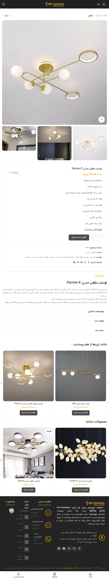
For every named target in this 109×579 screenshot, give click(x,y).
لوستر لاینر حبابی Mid (80, 403)
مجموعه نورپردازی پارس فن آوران (88, 507)
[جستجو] (3, 4)
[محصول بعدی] (3, 15)
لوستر (98, 15)
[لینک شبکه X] (85, 262)
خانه (105, 15)
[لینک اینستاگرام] (69, 549)
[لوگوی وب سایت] (54, 4)
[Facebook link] (88, 262)
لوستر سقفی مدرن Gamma (28, 481)
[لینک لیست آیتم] (25, 517)
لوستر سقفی (49, 257)
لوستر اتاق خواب (81, 257)
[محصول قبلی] (9, 15)
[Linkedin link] (78, 262)
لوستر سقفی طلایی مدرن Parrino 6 (28, 403)
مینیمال (28, 257)
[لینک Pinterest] (81, 262)
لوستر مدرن (37, 257)
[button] (81, 412)
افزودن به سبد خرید (79, 237)
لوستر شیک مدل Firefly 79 (81, 481)
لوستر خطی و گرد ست (64, 257)
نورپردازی (93, 514)
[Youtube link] (64, 549)
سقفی (90, 15)
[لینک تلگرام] (74, 262)
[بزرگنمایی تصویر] (101, 119)
